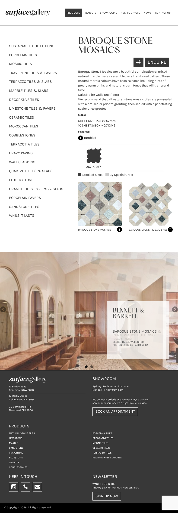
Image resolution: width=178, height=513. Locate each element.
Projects (90, 12)
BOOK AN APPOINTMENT (115, 411)
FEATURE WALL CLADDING (107, 457)
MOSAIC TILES (20, 64)
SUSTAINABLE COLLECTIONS (31, 46)
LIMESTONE (15, 438)
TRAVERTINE (16, 452)
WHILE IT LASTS (21, 215)
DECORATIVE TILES (24, 99)
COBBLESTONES (22, 135)
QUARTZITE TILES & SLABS (31, 171)
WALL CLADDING (22, 162)
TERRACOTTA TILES (24, 144)
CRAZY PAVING (21, 153)
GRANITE (14, 462)
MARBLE (13, 443)
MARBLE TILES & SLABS (28, 90)
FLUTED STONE (21, 180)
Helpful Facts (130, 12)
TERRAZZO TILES (102, 452)
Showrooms (108, 12)
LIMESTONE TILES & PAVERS (32, 108)
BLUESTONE (16, 457)
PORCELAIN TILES (23, 55)
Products (73, 12)
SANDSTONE (16, 447)
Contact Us (163, 12)
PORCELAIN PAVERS (25, 197)
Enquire (157, 62)
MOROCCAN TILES (23, 126)
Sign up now (106, 496)
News (147, 12)
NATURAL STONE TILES (22, 433)
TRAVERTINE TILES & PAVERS (33, 73)
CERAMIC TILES (21, 117)
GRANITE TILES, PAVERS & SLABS (36, 189)
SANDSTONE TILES (24, 206)
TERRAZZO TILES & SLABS (30, 81)
